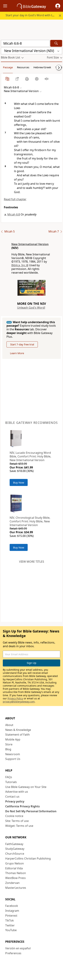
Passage (8, 67)
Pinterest (11, 915)
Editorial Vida (14, 868)
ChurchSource (14, 854)
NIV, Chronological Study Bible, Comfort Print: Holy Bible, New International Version (30, 521)
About (9, 725)
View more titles (31, 562)
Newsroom (12, 754)
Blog (8, 749)
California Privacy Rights (22, 806)
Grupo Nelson (14, 863)
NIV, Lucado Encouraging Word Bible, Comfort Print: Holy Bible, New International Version (30, 456)
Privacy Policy (15, 698)
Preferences (13, 953)
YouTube (11, 930)
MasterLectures (15, 888)
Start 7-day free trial (22, 344)
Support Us (12, 759)
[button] (57, 6)
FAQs (8, 777)
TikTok (9, 920)
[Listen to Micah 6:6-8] (46, 79)
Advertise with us (16, 792)
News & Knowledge (18, 730)
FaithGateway (14, 844)
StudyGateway (14, 849)
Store (8, 744)
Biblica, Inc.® (19, 265)
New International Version (30, 244)
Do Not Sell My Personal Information (31, 811)
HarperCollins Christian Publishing (28, 858)
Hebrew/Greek (42, 67)
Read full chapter (15, 199)
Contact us (12, 796)
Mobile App (12, 739)
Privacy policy (14, 801)
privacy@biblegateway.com (19, 701)
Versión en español (18, 948)
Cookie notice (14, 816)
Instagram (12, 911)
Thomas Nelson (15, 873)
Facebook (11, 906)
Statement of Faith (17, 734)
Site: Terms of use (17, 821)
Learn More (17, 353)
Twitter (10, 925)
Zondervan (12, 883)
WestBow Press (15, 878)
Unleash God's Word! (31, 308)
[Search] (56, 43)
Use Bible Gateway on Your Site (25, 787)
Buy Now (18, 482)
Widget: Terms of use (19, 826)
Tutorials (11, 782)
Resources (23, 67)
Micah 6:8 (13, 214)
